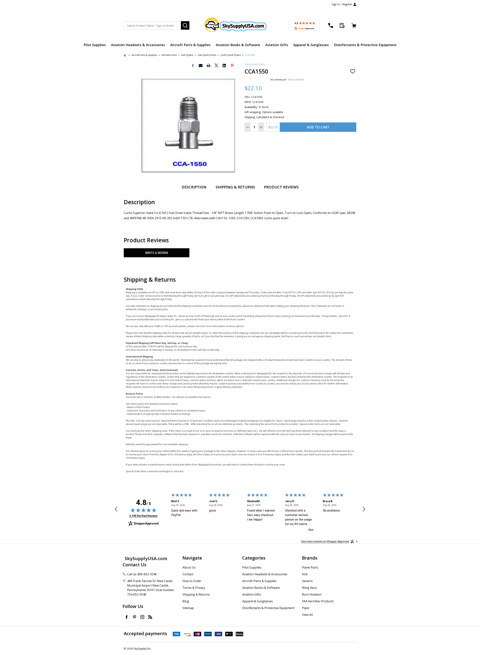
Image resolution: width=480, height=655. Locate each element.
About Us (189, 567)
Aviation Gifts (276, 45)
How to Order (192, 581)
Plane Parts (310, 567)
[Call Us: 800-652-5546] (330, 25)
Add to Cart (318, 127)
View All (307, 615)
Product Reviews (281, 187)
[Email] (200, 65)
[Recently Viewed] (342, 25)
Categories (254, 558)
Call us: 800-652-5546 (142, 574)
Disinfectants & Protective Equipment (365, 45)
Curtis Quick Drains (254, 64)
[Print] (208, 65)
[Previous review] (116, 510)
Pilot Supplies (95, 45)
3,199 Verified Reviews (143, 515)
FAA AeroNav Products (318, 601)
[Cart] (353, 25)
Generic (307, 581)
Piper (306, 608)
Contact (187, 574)
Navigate (192, 558)
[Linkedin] (224, 65)
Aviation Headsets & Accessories (138, 45)
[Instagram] (142, 617)
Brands (309, 558)
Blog (185, 601)
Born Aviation (311, 594)
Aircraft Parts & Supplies (190, 45)
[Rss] (150, 617)
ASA (305, 574)
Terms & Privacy (193, 588)
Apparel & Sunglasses (311, 45)
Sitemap (188, 608)
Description (194, 187)
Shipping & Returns (235, 187)
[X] (216, 65)
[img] (143, 510)
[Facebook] (192, 65)
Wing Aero (309, 588)
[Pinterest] (232, 65)
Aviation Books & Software (238, 45)
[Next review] (364, 510)
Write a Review (296, 79)
